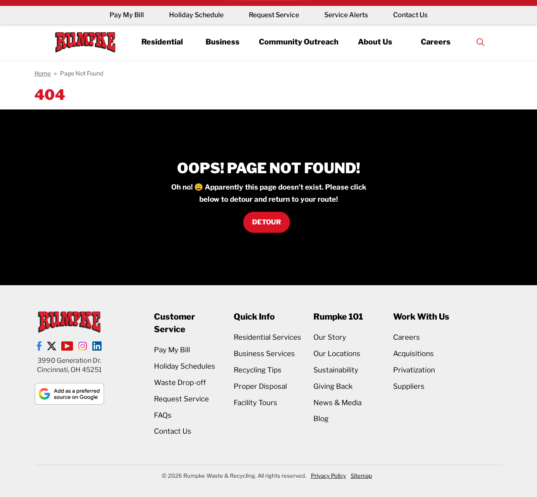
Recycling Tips (258, 370)
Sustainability (335, 370)
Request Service (274, 15)
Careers (436, 41)
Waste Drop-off (180, 382)
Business (223, 41)
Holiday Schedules (184, 366)
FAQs (163, 415)
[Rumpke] (85, 42)
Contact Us (410, 15)
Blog (320, 418)
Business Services (264, 353)
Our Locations (336, 353)
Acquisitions (413, 353)
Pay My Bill (126, 15)
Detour (266, 222)
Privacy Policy (328, 475)
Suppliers (409, 386)
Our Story (329, 337)
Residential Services (267, 337)
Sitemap (361, 475)
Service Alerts (346, 15)
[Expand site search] (480, 42)
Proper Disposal (260, 386)
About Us (375, 41)
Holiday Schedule (196, 15)
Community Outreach (299, 41)
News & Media (337, 402)
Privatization (414, 370)
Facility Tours (255, 402)
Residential (162, 41)
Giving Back (333, 386)
